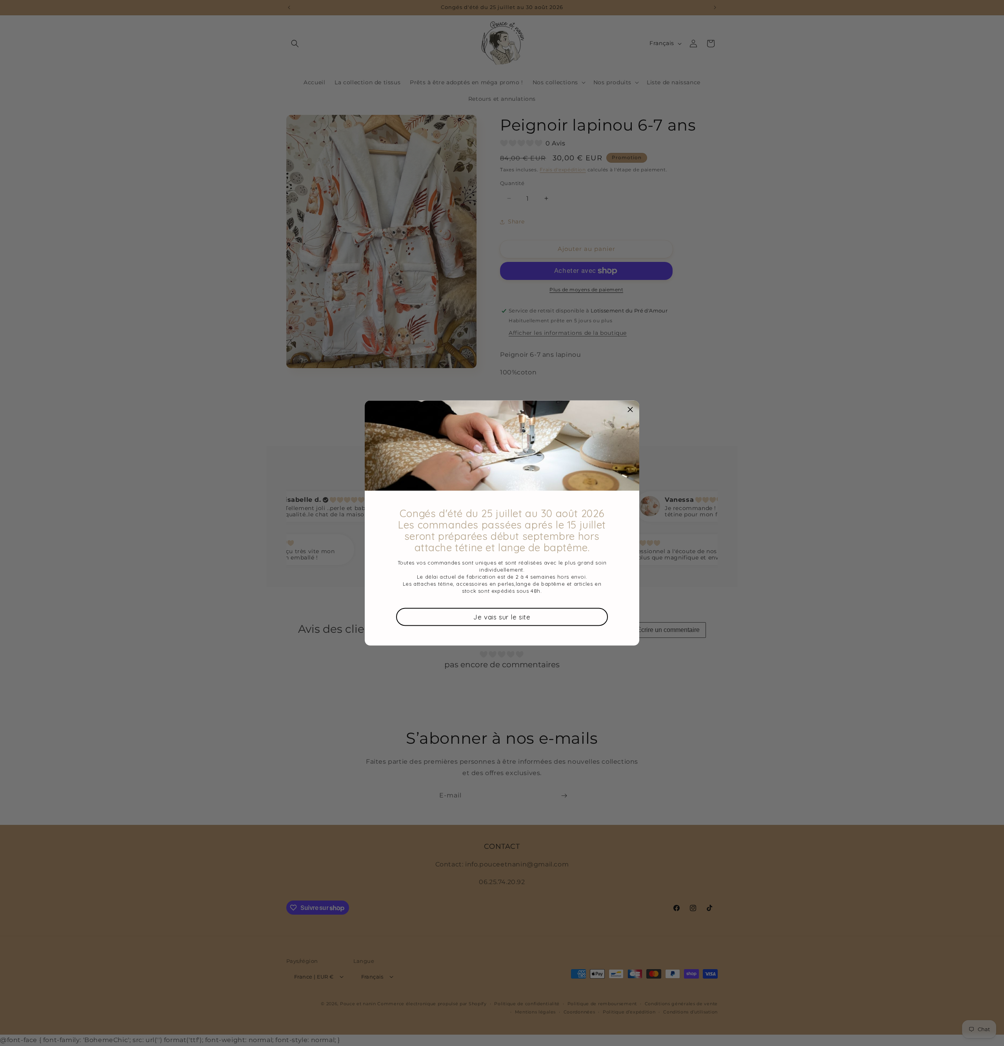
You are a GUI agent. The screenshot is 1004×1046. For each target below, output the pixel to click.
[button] (630, 410)
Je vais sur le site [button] (501, 616)
